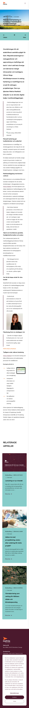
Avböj (14, 701)
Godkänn (14, 697)
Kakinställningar (14, 693)
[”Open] (25, 3)
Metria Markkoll (7, 186)
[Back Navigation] (14, 35)
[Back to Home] (5, 3)
